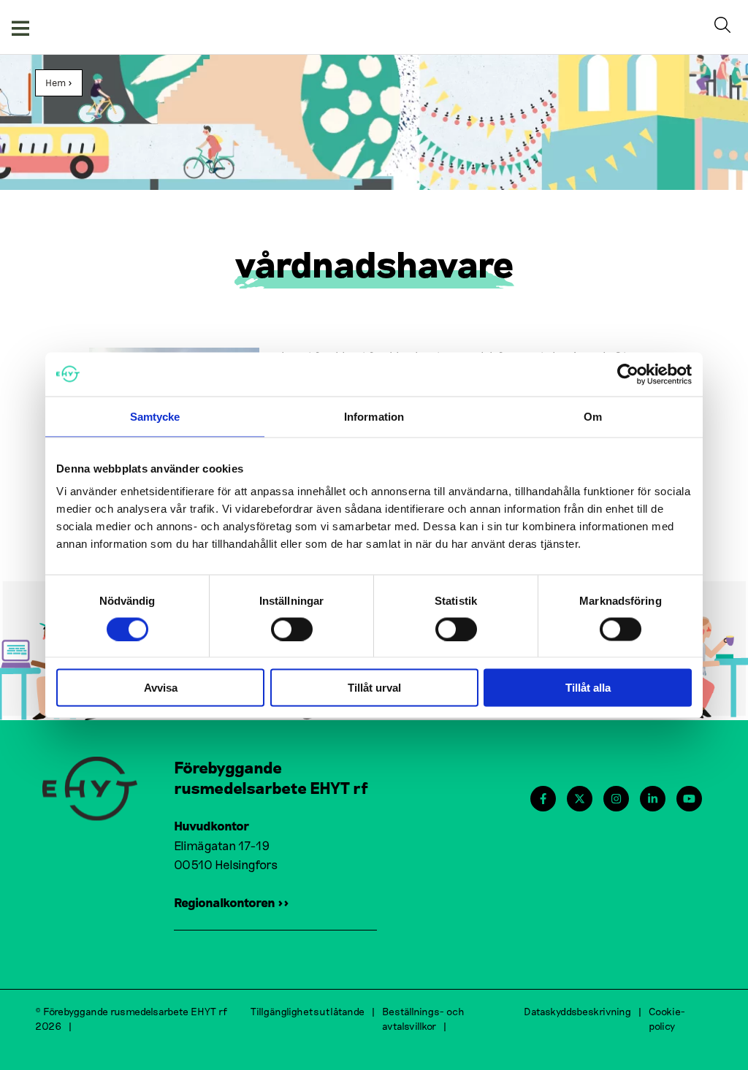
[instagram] (616, 798)
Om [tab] (593, 416)
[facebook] (543, 798)
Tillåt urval (374, 687)
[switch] (292, 629)
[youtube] (689, 798)
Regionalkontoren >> (231, 902)
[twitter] (579, 798)
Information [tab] (374, 416)
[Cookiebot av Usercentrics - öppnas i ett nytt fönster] (628, 374)
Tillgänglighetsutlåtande (308, 1011)
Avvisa (161, 687)
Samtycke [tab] (155, 416)
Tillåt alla (588, 687)
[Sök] (725, 27)
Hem (55, 82)
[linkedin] (652, 798)
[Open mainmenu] (20, 27)
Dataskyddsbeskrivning (577, 1011)
